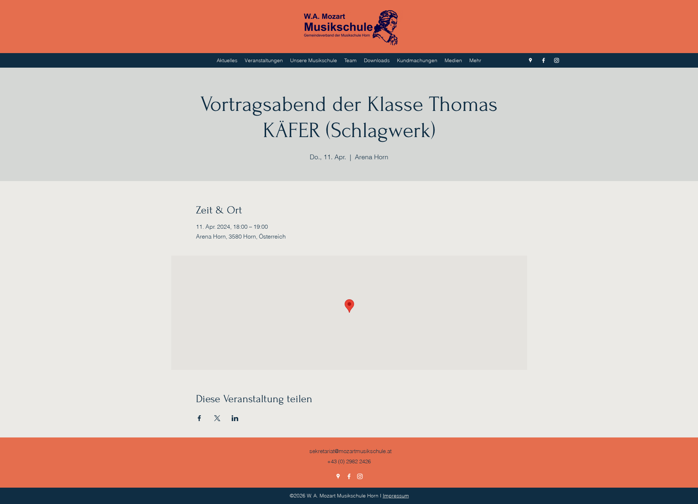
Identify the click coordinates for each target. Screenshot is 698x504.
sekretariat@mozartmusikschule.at (350, 451)
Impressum (396, 495)
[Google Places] (530, 60)
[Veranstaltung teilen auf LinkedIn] (235, 418)
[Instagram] (556, 60)
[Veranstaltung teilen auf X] (217, 418)
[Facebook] (543, 60)
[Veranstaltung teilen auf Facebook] (199, 418)
